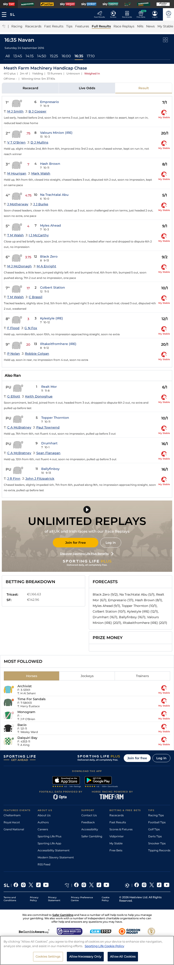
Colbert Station (52, 287)
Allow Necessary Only (85, 956)
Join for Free (75, 543)
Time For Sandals (31, 699)
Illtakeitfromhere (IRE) (58, 344)
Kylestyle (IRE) (51, 318)
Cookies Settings (48, 956)
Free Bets (115, 850)
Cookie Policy (105, 899)
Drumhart (49, 443)
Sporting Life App (49, 843)
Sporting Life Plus (49, 836)
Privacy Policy (34, 899)
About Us (44, 815)
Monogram (26, 712)
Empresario (49, 102)
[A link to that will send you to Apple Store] (66, 782)
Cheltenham (12, 815)
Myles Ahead (50, 225)
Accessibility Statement (54, 850)
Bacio (22, 725)
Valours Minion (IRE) (56, 133)
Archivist (24, 686)
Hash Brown (50, 164)
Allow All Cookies (122, 956)
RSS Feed (44, 864)
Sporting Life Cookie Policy (104, 946)
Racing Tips (156, 815)
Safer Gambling (91, 836)
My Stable (116, 843)
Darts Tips (155, 836)
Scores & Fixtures (121, 829)
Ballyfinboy (50, 469)
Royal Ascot (12, 822)
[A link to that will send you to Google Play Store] (101, 782)
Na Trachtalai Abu (54, 195)
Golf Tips (154, 829)
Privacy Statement (54, 899)
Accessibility (89, 829)
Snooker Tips (157, 843)
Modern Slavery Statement (56, 857)
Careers (43, 829)
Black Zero (49, 256)
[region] (87, 950)
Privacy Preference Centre (82, 899)
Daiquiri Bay (27, 738)
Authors (43, 822)
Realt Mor (49, 387)
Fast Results (117, 822)
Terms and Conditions (10, 899)
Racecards (116, 815)
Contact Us (89, 815)
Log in (111, 543)
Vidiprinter (116, 836)
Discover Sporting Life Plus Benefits (84, 553)
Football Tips (157, 822)
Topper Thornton (55, 418)
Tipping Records (159, 850)
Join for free (137, 758)
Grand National (14, 829)
